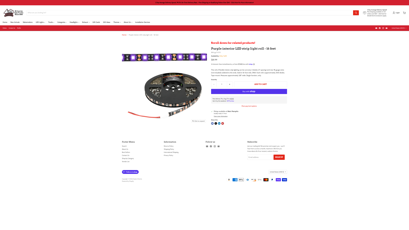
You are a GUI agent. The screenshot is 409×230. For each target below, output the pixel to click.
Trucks (50, 22)
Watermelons (28, 22)
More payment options (249, 106)
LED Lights (40, 22)
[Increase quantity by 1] (229, 84)
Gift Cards (96, 22)
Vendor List (125, 161)
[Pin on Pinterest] (222, 123)
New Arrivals (15, 22)
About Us (127, 22)
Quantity (214, 79)
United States (398, 28)
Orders (5, 28)
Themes (116, 22)
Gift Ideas (106, 22)
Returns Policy (169, 146)
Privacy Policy (168, 155)
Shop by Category (128, 158)
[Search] (356, 12)
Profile (19, 28)
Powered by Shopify (128, 181)
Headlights (74, 22)
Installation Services (142, 22)
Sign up (279, 157)
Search (124, 146)
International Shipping (171, 152)
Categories (61, 22)
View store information (221, 116)
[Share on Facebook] (212, 123)
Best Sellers (126, 152)
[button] (396, 13)
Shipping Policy (169, 149)
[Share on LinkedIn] (219, 123)
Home (5, 22)
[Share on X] (216, 123)
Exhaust (85, 22)
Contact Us (12, 28)
